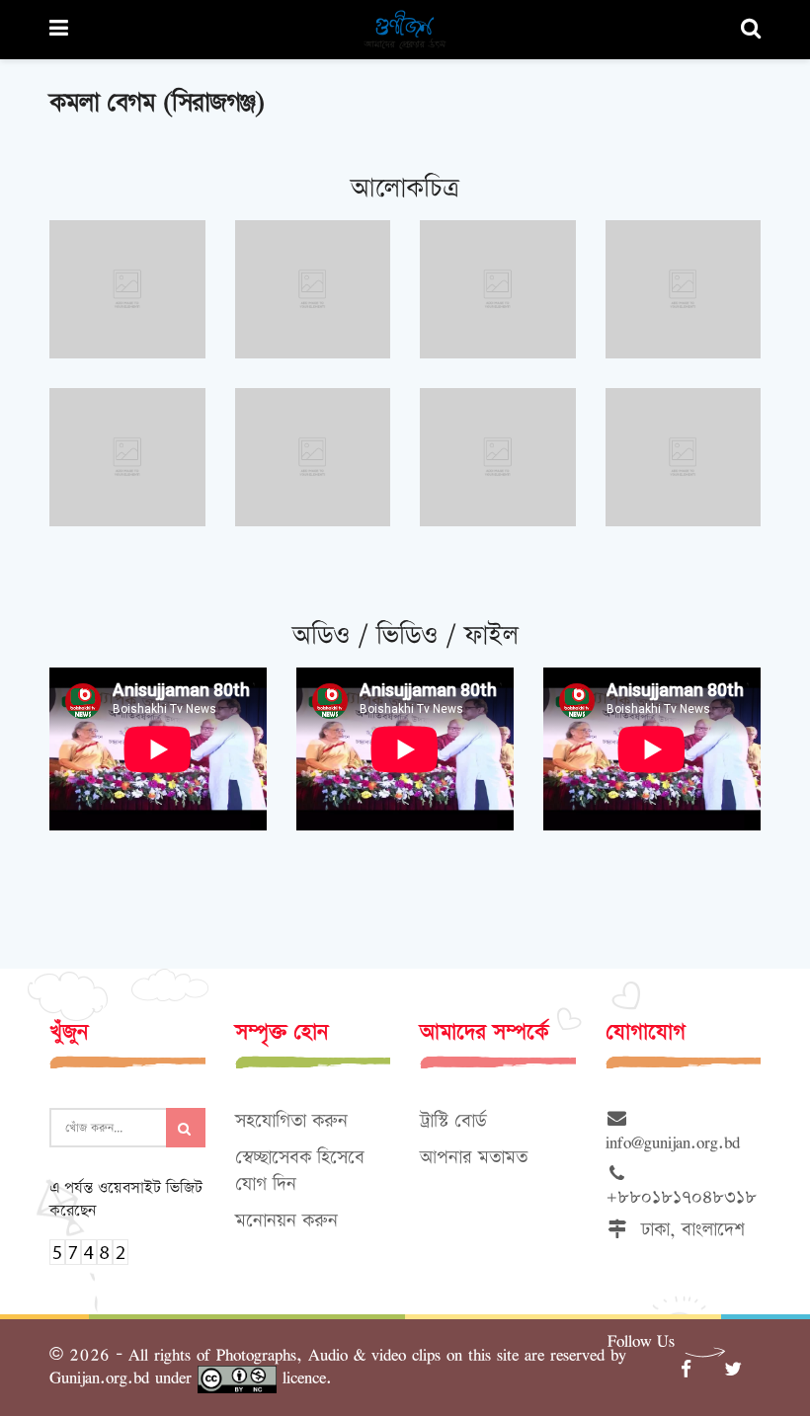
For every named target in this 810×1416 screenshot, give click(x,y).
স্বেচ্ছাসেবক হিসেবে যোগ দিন (299, 1171)
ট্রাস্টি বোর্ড (453, 1121)
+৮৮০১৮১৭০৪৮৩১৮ (681, 1186)
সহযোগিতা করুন (291, 1121)
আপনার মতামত (473, 1157)
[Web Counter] (88, 1250)
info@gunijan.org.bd (673, 1130)
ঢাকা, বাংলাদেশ (687, 1230)
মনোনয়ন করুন (286, 1221)
